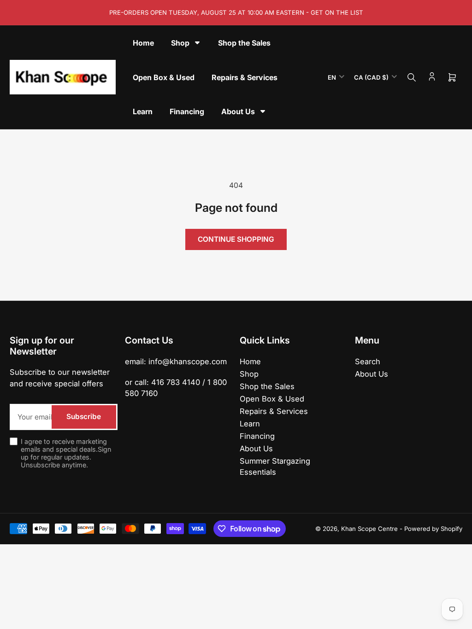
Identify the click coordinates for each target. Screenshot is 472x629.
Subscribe (83, 416)
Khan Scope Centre (369, 528)
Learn (250, 423)
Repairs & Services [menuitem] (244, 77)
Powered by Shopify (433, 528)
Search (367, 361)
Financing (257, 436)
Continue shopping (236, 239)
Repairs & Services (274, 411)
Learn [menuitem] (143, 111)
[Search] (411, 77)
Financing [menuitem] (187, 111)
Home (250, 361)
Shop (249, 374)
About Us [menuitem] (238, 111)
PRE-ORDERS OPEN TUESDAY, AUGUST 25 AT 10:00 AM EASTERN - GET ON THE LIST (236, 12)
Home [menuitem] (143, 42)
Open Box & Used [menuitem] (164, 77)
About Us (256, 448)
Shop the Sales (267, 386)
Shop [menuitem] (180, 42)
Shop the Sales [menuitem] (244, 42)
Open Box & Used (272, 398)
